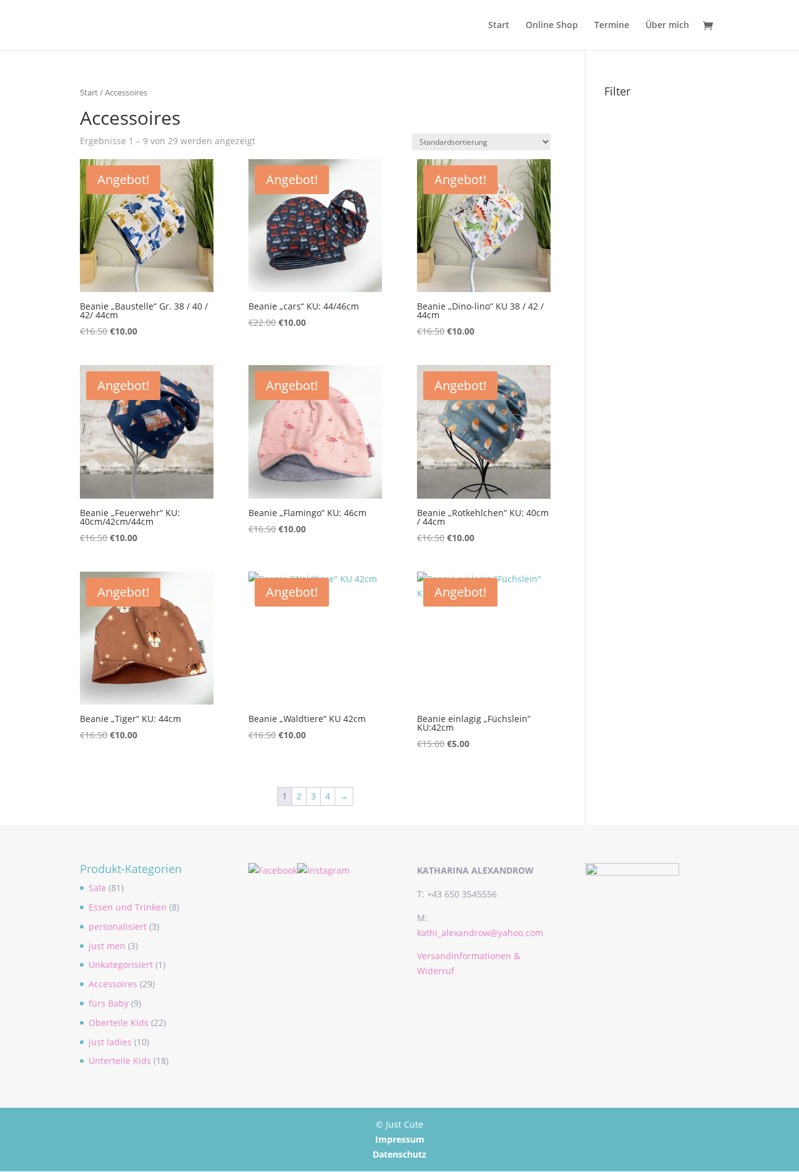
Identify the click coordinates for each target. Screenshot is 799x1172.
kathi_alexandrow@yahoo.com (480, 933)
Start (498, 26)
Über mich (667, 26)
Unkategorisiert (121, 964)
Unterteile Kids (120, 1061)
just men (107, 946)
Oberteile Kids (119, 1022)
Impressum (399, 1139)
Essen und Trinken (128, 907)
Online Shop (552, 26)
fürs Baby (109, 1003)
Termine (611, 26)
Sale (97, 888)
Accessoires (113, 984)
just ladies (110, 1042)
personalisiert (118, 926)
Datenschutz (399, 1154)
